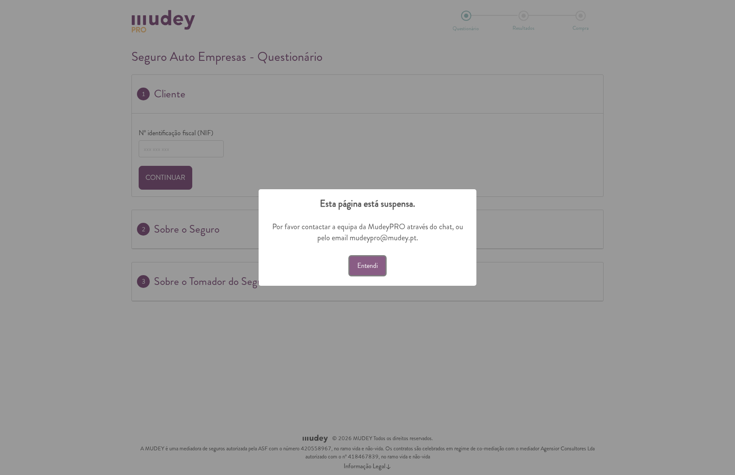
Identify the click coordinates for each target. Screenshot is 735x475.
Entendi (367, 265)
